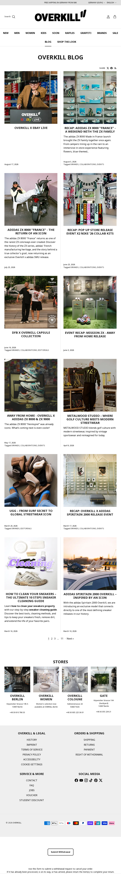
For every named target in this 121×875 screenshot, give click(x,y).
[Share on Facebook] (111, 68)
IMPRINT (32, 744)
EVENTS (100, 164)
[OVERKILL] (60, 16)
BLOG (48, 41)
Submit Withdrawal (60, 852)
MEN (17, 33)
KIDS (43, 33)
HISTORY (32, 739)
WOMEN (30, 33)
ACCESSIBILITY (31, 759)
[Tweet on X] (108, 68)
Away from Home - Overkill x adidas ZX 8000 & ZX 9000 (31, 417)
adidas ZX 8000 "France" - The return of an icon (31, 231)
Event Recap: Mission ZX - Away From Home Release (90, 334)
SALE (115, 33)
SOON (55, 33)
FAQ (32, 785)
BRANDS (102, 33)
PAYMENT (89, 749)
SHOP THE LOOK (66, 41)
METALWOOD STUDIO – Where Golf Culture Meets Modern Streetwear (90, 419)
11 (62, 638)
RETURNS (89, 744)
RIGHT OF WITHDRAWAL (89, 754)
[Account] (107, 17)
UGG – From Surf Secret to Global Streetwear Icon (31, 512)
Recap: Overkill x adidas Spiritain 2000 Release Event (90, 512)
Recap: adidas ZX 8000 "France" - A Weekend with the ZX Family (90, 129)
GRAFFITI (85, 33)
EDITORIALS (43, 350)
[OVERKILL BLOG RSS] (115, 68)
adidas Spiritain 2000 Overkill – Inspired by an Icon (90, 596)
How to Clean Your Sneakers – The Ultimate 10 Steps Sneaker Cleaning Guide (31, 597)
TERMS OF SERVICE (31, 749)
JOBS (32, 790)
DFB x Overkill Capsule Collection (31, 334)
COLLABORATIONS (88, 164)
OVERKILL (17, 822)
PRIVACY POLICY (32, 754)
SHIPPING (89, 739)
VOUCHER (31, 795)
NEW (5, 33)
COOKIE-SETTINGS (31, 764)
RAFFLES (70, 33)
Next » (70, 638)
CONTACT (31, 780)
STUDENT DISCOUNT (31, 800)
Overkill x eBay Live (31, 128)
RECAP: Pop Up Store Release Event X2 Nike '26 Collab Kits (90, 231)
